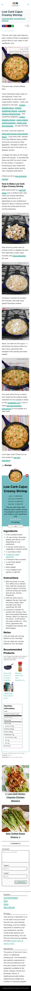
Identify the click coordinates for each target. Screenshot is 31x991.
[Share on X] (9, 26)
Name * (7, 865)
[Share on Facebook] (3, 26)
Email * (6, 873)
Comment (5, 849)
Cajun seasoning (19, 256)
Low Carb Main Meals (7, 18)
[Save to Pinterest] (6, 26)
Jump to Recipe (8, 31)
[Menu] (2, 4)
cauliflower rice (14, 403)
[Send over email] (12, 26)
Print (16, 526)
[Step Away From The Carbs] (15, 4)
